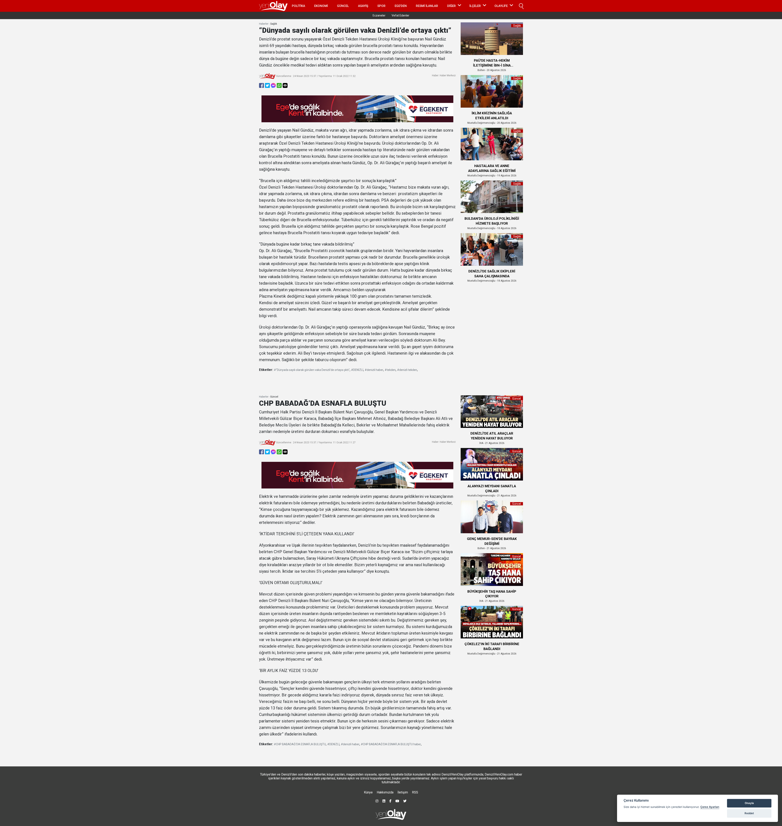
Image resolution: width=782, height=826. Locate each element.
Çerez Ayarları (709, 807)
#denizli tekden (407, 369)
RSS (415, 792)
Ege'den (401, 6)
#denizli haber (374, 369)
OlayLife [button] (501, 6)
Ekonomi (321, 6)
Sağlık (273, 23)
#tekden (390, 369)
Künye (368, 792)
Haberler (263, 23)
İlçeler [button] (475, 6)
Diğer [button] (451, 6)
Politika (298, 6)
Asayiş (363, 6)
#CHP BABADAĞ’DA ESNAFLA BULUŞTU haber (391, 744)
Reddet (749, 813)
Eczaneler (379, 15)
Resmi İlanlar (427, 6)
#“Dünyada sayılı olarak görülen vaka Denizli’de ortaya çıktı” (312, 369)
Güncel (343, 6)
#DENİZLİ (357, 369)
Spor (381, 6)
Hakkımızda (385, 792)
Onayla (749, 803)
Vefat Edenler (400, 15)
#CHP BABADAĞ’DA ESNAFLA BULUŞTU (300, 744)
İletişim (403, 792)
